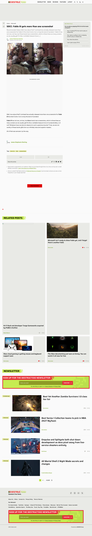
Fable (17, 151)
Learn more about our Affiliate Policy (27, 168)
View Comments (35, 186)
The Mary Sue (29, 507)
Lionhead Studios (22, 151)
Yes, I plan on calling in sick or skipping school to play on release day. (76, 35)
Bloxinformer (53, 507)
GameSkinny (11, 507)
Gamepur (27, 505)
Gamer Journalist (73, 505)
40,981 (48, 480)
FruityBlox (46, 507)
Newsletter (41, 2)
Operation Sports (20, 507)
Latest (70, 2)
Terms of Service (48, 386)
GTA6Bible (60, 507)
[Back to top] (2, 209)
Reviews (55, 2)
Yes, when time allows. (72, 39)
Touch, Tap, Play (38, 507)
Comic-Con (12, 151)
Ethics (16, 499)
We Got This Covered (62, 505)
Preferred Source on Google (34, 171)
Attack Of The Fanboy (36, 505)
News (49, 2)
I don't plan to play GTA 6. (73, 42)
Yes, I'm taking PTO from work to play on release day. (77, 31)
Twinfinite (20, 505)
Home (8, 23)
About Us (10, 499)
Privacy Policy (58, 386)
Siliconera (52, 505)
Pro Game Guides (12, 505)
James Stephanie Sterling (16, 38)
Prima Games (46, 505)
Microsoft (13, 23)
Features (63, 2)
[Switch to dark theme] (80, 2)
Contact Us (22, 499)
